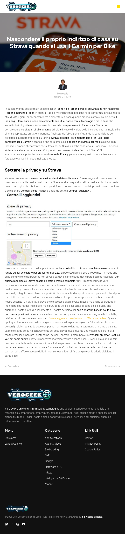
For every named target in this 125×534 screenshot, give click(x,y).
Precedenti (14, 366)
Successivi (111, 366)
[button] (118, 6)
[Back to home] (21, 6)
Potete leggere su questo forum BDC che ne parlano (78, 318)
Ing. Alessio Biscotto (92, 517)
